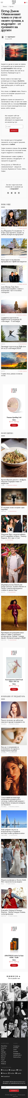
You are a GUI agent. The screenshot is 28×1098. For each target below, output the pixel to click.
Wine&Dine (4, 1046)
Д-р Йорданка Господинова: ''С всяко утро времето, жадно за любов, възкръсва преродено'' (12, 233)
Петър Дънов (5, 165)
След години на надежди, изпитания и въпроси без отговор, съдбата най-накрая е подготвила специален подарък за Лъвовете (13, 801)
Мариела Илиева (22, 315)
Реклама (15, 1051)
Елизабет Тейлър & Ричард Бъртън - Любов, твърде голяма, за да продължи (13, 912)
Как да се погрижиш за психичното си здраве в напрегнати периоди (10, 749)
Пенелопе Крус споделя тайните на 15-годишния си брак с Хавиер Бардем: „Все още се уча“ (13, 536)
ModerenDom (17, 1057)
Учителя (4, 169)
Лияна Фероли (23, 228)
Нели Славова (23, 371)
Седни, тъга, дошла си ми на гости (11, 375)
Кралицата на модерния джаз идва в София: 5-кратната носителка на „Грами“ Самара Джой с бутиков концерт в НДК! (13, 635)
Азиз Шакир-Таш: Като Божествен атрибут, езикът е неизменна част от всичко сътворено (12, 289)
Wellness (3, 724)
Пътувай (3, 1062)
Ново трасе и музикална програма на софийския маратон (14, 261)
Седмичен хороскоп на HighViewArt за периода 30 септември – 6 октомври (11, 319)
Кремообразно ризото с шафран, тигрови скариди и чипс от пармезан (13, 481)
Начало (5, 6)
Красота (3, 592)
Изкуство (3, 511)
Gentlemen (4, 835)
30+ (2, 540)
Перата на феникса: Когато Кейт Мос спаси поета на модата (13, 881)
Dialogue (3, 1052)
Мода (2, 883)
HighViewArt (11, 37)
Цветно (11, 6)
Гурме (2, 485)
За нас (15, 1049)
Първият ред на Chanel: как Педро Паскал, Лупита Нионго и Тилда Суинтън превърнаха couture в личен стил (13, 587)
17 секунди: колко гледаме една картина (12, 508)
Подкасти (3, 1048)
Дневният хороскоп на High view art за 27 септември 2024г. (13, 347)
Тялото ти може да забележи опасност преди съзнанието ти (13, 721)
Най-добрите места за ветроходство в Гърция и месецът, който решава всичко (13, 831)
